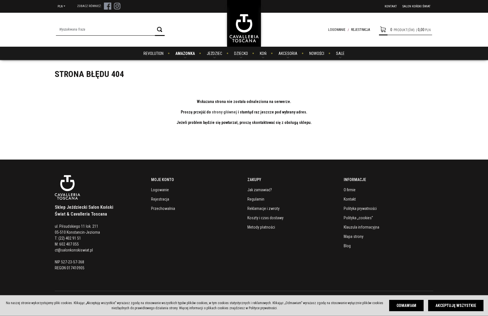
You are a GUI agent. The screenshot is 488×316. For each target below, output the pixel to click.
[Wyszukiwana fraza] (160, 29)
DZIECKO (241, 53)
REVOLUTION (153, 53)
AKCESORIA (287, 53)
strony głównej (224, 112)
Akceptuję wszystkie (455, 305)
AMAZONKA (185, 53)
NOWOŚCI (316, 53)
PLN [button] (60, 6)
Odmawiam (406, 305)
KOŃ (263, 53)
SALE (340, 53)
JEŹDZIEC (214, 53)
